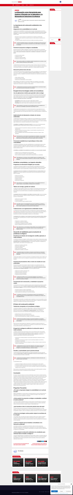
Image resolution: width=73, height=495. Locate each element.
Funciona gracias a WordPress (15, 492)
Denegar (61, 491)
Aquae (14, 211)
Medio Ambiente (18, 461)
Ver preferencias (68, 491)
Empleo (14, 461)
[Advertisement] (55, 24)
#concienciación (31, 20)
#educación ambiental (41, 20)
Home (40, 491)
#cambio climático (26, 20)
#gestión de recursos (21, 21)
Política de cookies (57, 493)
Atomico (20, 19)
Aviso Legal (66, 493)
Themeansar (26, 492)
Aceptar (54, 491)
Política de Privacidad (62, 493)
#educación (36, 20)
